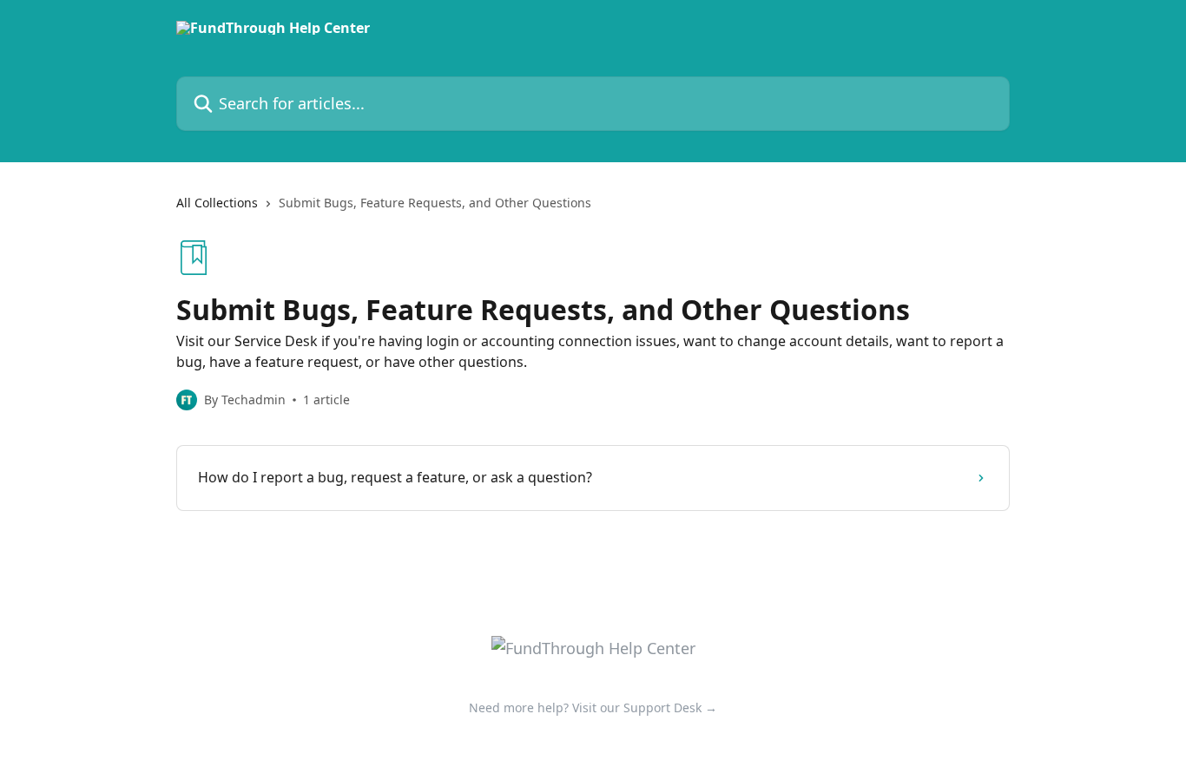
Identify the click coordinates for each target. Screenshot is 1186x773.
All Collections (217, 202)
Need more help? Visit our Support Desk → (593, 707)
